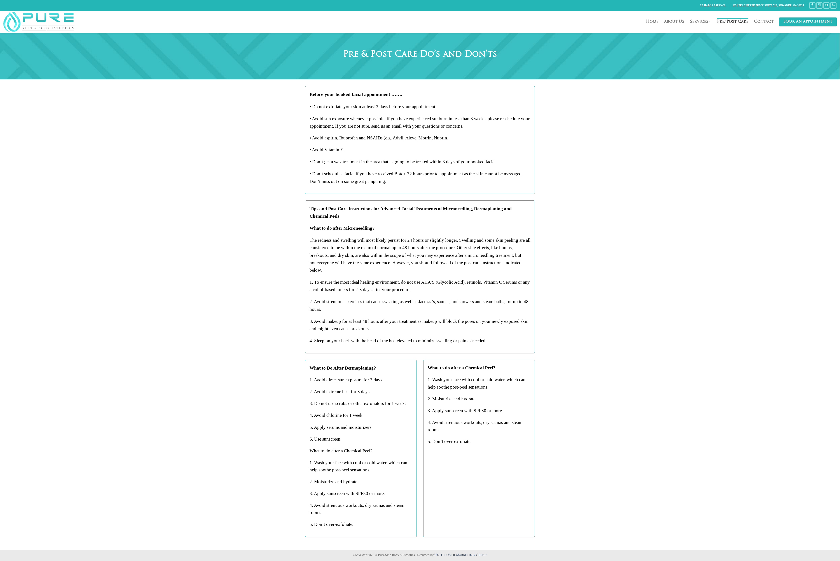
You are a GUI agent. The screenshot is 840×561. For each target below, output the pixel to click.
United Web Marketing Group (460, 555)
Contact (764, 22)
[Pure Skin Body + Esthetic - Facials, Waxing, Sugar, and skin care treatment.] (41, 22)
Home (652, 22)
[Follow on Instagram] (819, 5)
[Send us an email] (826, 5)
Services (699, 22)
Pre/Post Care (732, 22)
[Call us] (833, 5)
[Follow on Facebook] (812, 5)
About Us (674, 22)
